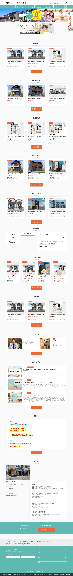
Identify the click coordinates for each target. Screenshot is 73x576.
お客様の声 (39, 554)
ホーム (10, 7)
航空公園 (40, 544)
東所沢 (29, 544)
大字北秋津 (31, 541)
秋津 (38, 544)
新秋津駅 (45, 243)
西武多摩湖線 (33, 543)
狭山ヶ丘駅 (49, 241)
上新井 (43, 541)
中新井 (19, 541)
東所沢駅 (61, 241)
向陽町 (46, 541)
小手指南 (27, 541)
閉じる (68, 574)
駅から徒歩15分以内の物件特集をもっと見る (36, 184)
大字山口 (35, 541)
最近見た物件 (14, 242)
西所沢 (32, 544)
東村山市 (17, 539)
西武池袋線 (15, 543)
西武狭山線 (24, 543)
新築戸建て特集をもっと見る (36, 71)
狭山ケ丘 (48, 541)
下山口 (26, 544)
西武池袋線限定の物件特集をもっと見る (36, 109)
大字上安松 (23, 541)
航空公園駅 (53, 243)
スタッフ (39, 552)
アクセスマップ (40, 560)
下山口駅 (57, 241)
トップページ (40, 549)
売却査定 (58, 7)
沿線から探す (20, 7)
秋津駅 (49, 243)
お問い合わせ (49, 7)
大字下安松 (39, 541)
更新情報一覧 (36, 452)
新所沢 (15, 544)
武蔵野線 (28, 543)
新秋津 (35, 544)
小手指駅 (53, 241)
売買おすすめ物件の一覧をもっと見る (36, 287)
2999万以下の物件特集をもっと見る (36, 222)
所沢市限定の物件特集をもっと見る (36, 147)
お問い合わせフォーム (46, 530)
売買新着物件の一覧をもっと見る (36, 325)
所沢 (17, 544)
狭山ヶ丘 (20, 544)
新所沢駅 (41, 241)
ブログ (39, 557)
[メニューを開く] (65, 7)
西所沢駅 (41, 243)
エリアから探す (29, 7)
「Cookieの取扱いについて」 (54, 574)
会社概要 (39, 7)
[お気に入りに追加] (22, 49)
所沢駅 (45, 241)
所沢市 (15, 539)
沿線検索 (16, 235)
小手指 (23, 544)
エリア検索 (10, 235)
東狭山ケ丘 (15, 541)
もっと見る (36, 353)
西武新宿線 (20, 543)
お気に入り (29, 233)
